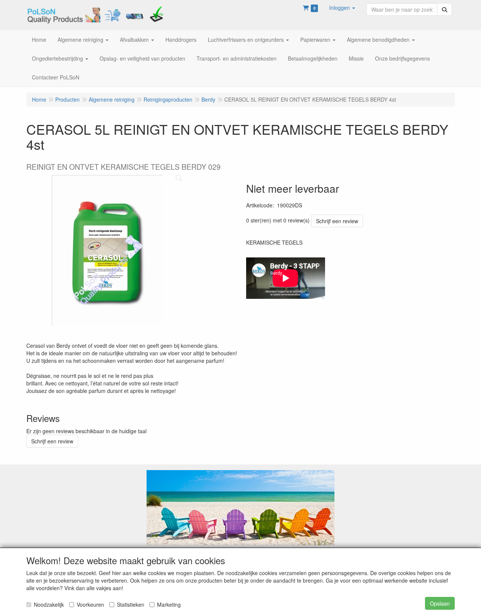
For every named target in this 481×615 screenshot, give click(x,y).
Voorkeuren (90, 604)
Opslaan (440, 603)
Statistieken (130, 604)
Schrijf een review (337, 221)
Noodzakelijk (49, 604)
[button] (342, 7)
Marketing (169, 604)
